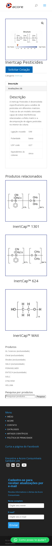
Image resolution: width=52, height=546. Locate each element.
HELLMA (9, 385)
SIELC (7, 376)
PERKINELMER (12, 368)
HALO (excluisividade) (15, 364)
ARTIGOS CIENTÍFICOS (17, 433)
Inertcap (18, 75)
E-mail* (11, 512)
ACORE (10, 420)
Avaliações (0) (15, 88)
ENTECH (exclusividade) (15, 372)
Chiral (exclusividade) (14, 355)
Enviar (13, 525)
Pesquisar (41, 397)
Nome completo (15, 501)
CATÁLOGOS (13, 429)
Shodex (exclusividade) (15, 359)
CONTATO (12, 425)
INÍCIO (10, 416)
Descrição (13, 83)
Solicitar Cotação (19, 69)
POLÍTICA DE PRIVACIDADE (19, 437)
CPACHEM (10, 381)
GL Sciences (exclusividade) (17, 351)
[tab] (26, 83)
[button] (30, 540)
